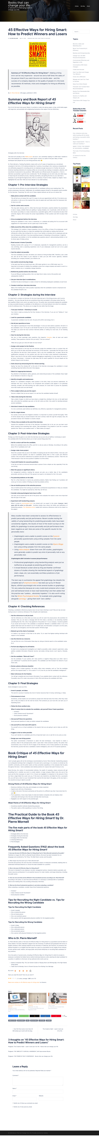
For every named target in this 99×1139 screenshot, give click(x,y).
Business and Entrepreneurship (81, 53)
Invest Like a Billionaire (79, 76)
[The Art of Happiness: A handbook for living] (85, 205)
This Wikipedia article (29, 507)
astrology (22, 599)
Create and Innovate (78, 69)
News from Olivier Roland (80, 84)
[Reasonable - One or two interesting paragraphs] (10, 978)
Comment (16, 1075)
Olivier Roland (14, 38)
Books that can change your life (19, 4)
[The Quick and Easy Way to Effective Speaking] (37, 998)
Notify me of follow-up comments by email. (26, 1103)
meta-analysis (24, 549)
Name (15, 1088)
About (88, 6)
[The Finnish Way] (85, 170)
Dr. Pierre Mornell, (15, 93)
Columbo (49, 337)
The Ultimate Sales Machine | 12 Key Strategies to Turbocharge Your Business (16, 1005)
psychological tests (27, 503)
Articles (77, 6)
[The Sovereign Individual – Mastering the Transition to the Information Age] (85, 179)
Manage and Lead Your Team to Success (39, 38)
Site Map (83, 6)
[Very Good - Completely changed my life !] (15, 978)
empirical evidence (31, 583)
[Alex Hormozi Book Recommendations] (57, 998)
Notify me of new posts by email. (23, 1107)
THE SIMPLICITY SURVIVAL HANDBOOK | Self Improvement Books (32, 1051)
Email (14, 1095)
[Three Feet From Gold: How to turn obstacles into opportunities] (85, 187)
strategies (42, 1020)
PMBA (27, 1020)
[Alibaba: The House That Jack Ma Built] (77, 170)
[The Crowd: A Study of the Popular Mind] (77, 196)
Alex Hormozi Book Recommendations (57, 1004)
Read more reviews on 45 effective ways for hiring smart (24, 982)
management (21, 1020)
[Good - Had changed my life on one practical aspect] (13, 978)
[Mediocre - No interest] (9, 978)
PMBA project (29, 156)
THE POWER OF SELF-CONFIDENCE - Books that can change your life (33, 1056)
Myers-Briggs (58, 544)
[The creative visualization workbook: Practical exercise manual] (77, 205)
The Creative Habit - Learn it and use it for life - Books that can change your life (36, 1046)
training (49, 1020)
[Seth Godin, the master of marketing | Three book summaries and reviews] (85, 196)
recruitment (34, 1020)
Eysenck (56, 536)
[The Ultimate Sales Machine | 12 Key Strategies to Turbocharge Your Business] (17, 998)
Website (41, 1095)
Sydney (46, 1133)
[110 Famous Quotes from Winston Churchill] (77, 187)
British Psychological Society (28, 596)
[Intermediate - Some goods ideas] (12, 978)
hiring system (12, 1020)
